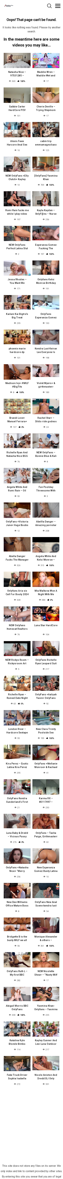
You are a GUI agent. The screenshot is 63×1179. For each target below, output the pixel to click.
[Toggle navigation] (57, 6)
